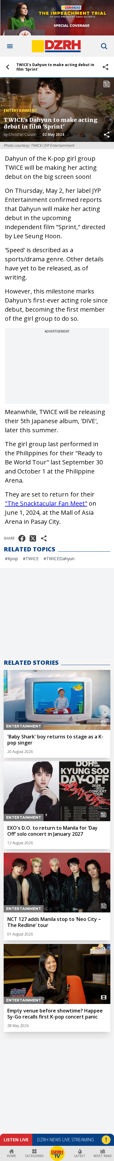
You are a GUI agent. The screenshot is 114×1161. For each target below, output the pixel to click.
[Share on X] (32, 538)
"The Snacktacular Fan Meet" (46, 503)
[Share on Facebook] (22, 538)
